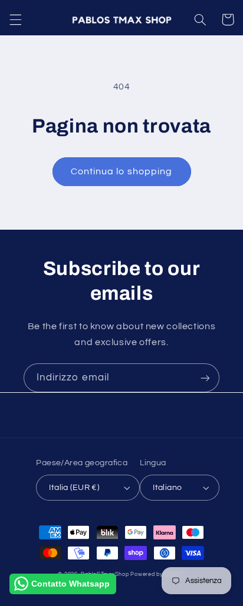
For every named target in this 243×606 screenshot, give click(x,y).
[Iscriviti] (205, 377)
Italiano (167, 488)
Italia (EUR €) (74, 488)
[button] (15, 19)
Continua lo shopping (121, 171)
